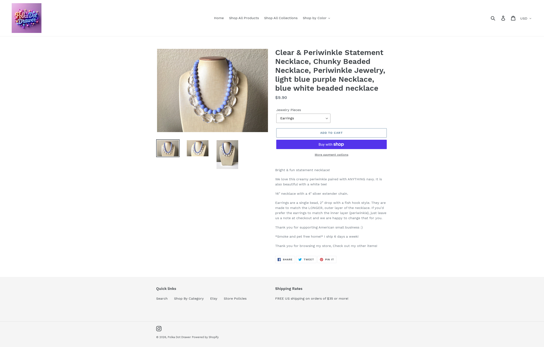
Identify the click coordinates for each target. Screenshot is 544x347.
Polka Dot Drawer (179, 337)
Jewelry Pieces (288, 110)
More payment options (331, 154)
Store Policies (235, 298)
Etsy (213, 298)
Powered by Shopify (205, 337)
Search (162, 298)
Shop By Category (189, 298)
